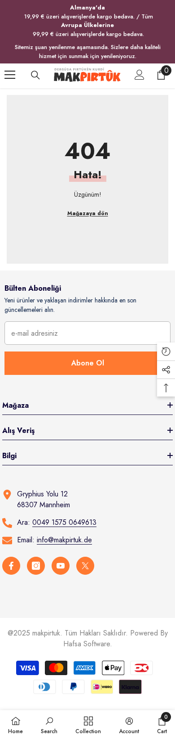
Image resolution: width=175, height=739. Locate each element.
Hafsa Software (86, 644)
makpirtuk (46, 633)
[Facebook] (11, 566)
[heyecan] (85, 566)
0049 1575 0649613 (64, 522)
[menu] (9, 74)
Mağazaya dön (87, 213)
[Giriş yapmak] (139, 75)
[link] (49, 724)
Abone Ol (87, 363)
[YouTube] (61, 566)
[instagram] (36, 566)
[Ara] (35, 75)
